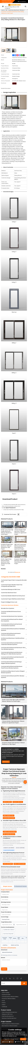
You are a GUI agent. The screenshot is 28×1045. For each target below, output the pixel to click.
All (6, 10)
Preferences (18, 1041)
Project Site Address (6, 912)
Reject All (7, 1039)
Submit (4, 969)
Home (3, 10)
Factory (4, 1002)
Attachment (4, 949)
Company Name (5, 891)
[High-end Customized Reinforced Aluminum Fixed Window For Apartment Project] (20, 539)
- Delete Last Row (14, 945)
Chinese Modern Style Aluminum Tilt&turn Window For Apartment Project (20, 532)
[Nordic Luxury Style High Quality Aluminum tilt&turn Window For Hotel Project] (7, 524)
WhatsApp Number (6, 902)
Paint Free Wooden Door (8, 1016)
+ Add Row (4, 945)
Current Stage (4, 916)
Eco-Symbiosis (23, 1)
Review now (17, 572)
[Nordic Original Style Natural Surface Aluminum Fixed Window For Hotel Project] (7, 554)
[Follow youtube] (2, 978)
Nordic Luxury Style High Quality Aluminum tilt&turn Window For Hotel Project (7, 532)
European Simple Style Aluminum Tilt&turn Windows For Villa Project (7, 547)
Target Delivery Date (6, 922)
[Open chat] (25, 782)
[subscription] (24, 983)
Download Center (6, 994)
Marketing (25, 1041)
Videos (3, 1004)
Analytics (12, 1041)
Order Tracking (5, 992)
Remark (3, 957)
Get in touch (6, 761)
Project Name (4, 907)
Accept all (23, 1039)
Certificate (4, 1006)
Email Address (4, 897)
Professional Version (20, 886)
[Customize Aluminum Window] (14, 83)
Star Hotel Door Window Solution (9, 1025)
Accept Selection (15, 1039)
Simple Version (7, 886)
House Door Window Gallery (8, 998)
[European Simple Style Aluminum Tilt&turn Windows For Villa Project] (7, 539)
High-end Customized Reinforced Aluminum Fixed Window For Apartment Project (20, 547)
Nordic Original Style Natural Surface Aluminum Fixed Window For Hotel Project (6, 562)
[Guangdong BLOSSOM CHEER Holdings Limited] (14, 5)
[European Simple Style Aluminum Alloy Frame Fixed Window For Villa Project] (20, 554)
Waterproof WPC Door (7, 1014)
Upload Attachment (7, 952)
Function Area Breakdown (7, 927)
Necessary (6, 1041)
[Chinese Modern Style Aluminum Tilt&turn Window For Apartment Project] (20, 524)
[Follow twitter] (13, 978)
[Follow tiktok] (21, 978)
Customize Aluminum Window (16, 10)
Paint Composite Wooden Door (9, 1012)
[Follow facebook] (6, 978)
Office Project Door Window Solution (10, 1023)
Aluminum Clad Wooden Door (9, 1018)
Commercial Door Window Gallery (10, 996)
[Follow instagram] (17, 978)
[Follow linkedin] (10, 978)
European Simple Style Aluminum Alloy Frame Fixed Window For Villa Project (20, 561)
